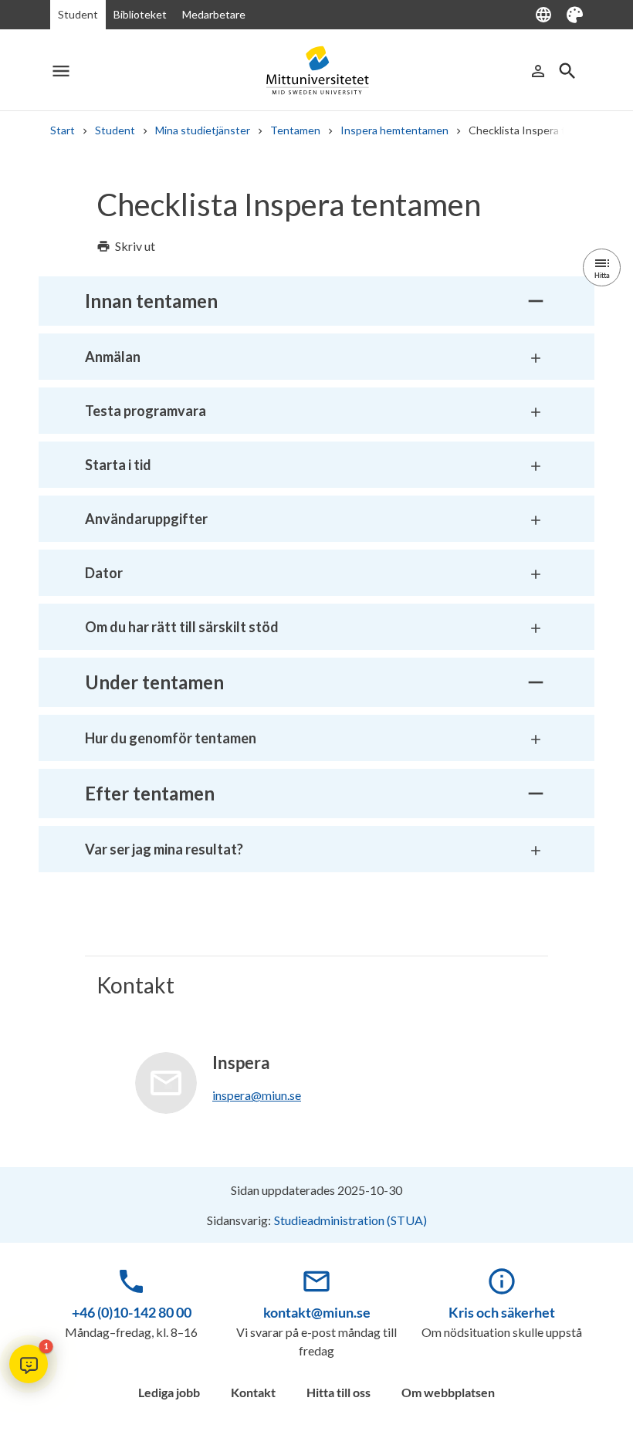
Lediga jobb (169, 1392)
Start (62, 130)
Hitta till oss (338, 1392)
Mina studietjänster (202, 130)
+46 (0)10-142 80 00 (131, 1312)
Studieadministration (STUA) (350, 1220)
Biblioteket (140, 14)
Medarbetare (213, 14)
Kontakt (253, 1392)
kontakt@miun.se (317, 1312)
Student (78, 14)
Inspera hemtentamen (394, 130)
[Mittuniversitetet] (316, 70)
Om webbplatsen (448, 1392)
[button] (28, 1364)
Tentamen (295, 130)
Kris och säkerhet (502, 1312)
